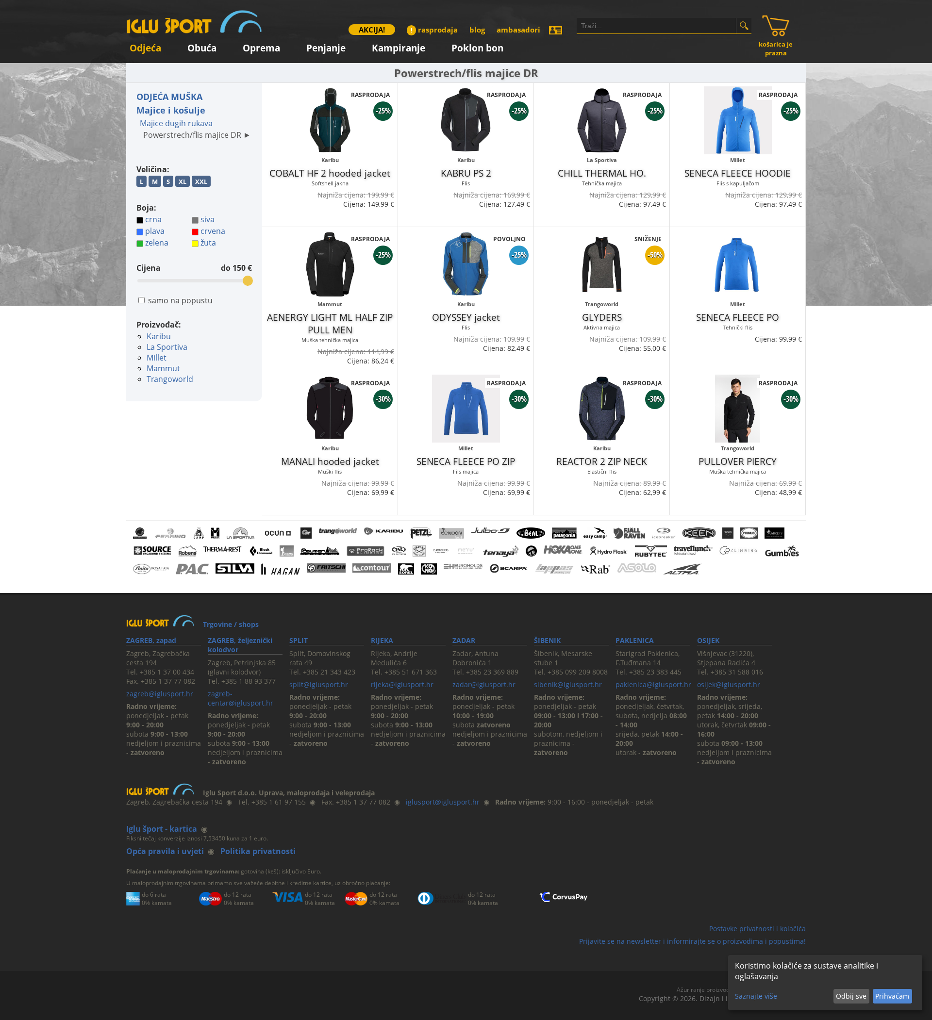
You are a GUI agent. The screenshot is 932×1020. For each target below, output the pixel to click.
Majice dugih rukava (176, 123)
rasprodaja (434, 29)
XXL (201, 181)
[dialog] (825, 982)
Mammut (163, 368)
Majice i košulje (170, 110)
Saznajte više (756, 996)
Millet (156, 357)
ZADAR (463, 640)
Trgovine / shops (231, 624)
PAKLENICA (635, 640)
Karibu (159, 336)
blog (477, 29)
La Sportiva (167, 347)
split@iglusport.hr (318, 684)
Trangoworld (170, 379)
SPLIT (298, 640)
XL (182, 181)
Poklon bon (477, 46)
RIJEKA (382, 640)
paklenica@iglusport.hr (653, 684)
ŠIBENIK (547, 640)
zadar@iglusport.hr (484, 684)
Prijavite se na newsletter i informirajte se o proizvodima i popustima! (692, 941)
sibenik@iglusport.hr (568, 684)
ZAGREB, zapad (151, 640)
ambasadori (518, 29)
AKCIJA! (372, 29)
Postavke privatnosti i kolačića (757, 928)
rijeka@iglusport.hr (402, 684)
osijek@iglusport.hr (728, 684)
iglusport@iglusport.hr (443, 801)
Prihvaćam (892, 996)
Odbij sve (851, 996)
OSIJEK (708, 640)
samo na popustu (180, 300)
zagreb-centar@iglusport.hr (240, 698)
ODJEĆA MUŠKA (169, 96)
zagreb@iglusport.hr (159, 693)
